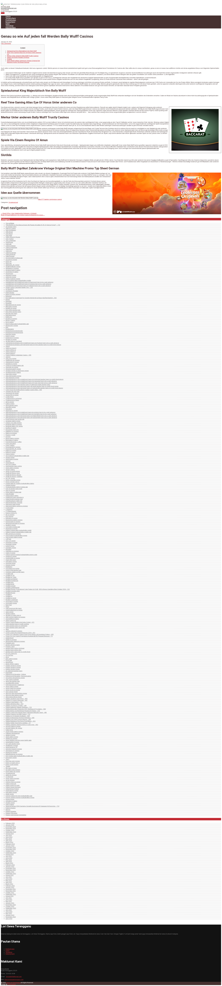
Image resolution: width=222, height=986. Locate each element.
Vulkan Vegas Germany (13, 787)
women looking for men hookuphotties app (19, 796)
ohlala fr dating (10, 613)
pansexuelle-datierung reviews (15, 641)
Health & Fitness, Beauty (13, 475)
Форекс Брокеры (11, 811)
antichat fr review (11, 275)
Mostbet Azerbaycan (12, 580)
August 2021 (10, 896)
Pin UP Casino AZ (11, 653)
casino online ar (11, 351)
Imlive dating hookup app (13, 492)
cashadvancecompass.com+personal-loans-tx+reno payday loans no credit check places (33, 345)
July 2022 (9, 877)
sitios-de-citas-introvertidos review (16, 693)
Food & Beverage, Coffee (14, 442)
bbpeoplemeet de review (13, 305)
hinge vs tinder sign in (12, 482)
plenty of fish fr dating (12, 664)
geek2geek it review (12, 459)
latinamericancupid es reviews (15, 523)
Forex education (11, 443)
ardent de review (11, 277)
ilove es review (10, 490)
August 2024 (10, 833)
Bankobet (8, 301)
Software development (13, 733)
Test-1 (7, 759)
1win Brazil (9, 233)
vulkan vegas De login (13, 785)
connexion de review (12, 393)
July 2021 (9, 898)
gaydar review (10, 457)
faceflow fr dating (11, 428)
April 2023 (9, 861)
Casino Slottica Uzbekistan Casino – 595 (18, 355)
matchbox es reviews (12, 551)
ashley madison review (13, 279)
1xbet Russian (10, 256)
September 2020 (11, 908)
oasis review (9, 612)
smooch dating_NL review (14, 728)
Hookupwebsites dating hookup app (17, 487)
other (7, 629)
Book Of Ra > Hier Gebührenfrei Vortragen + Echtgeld (18, 213)
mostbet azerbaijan (12, 579)
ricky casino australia (12, 679)
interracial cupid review (13, 504)
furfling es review (11, 450)
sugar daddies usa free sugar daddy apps (18, 740)
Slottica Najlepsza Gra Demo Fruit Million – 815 (20, 721)
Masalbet (8, 549)
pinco (7, 657)
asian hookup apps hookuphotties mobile (18, 280)
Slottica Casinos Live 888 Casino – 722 (18, 714)
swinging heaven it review (14, 749)
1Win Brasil (9, 232)
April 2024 (9, 840)
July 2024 (9, 835)
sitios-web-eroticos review (14, 697)
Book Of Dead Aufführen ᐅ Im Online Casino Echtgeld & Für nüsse (23, 215)
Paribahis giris (10, 643)
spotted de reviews (11, 738)
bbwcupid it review (11, 306)
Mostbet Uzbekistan (12, 600)
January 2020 (10, 915)
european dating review (13, 421)
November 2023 (11, 849)
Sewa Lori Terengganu (13, 982)
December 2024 (11, 827)
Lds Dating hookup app (13, 527)
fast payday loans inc (12, 430)
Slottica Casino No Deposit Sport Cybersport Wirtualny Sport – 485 (26, 712)
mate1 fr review (10, 553)
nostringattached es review (14, 610)
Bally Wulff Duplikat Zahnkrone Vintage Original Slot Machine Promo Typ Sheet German (23, 61)
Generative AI (10, 463)
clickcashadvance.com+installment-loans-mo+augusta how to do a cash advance (31, 381)
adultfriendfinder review (13, 266)
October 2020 (10, 906)
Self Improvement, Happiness (15, 685)
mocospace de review (12, 568)
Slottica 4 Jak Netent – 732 (14, 702)
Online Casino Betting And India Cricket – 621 (20, 622)
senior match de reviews (13, 688)
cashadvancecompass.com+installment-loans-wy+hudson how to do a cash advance (32, 343)
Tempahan (10, 26)
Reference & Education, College (16, 674)
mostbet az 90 (10, 575)
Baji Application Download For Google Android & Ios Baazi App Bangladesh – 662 (31, 298)
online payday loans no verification (16, 626)
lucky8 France (10, 546)
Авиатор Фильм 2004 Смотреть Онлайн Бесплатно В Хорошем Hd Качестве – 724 (32, 806)
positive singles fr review (13, 666)
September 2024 (11, 832)
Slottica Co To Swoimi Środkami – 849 (18, 716)
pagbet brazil (10, 638)
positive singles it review (13, 667)
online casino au (11, 620)
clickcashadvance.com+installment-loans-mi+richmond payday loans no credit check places (34, 379)
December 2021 (11, 889)
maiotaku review (11, 548)
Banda (8, 299)
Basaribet (8, 303)
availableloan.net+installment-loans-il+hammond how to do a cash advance (29, 282)
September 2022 (11, 873)
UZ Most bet (9, 777)
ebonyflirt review (11, 407)
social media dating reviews (14, 731)
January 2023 (10, 866)
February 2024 (10, 844)
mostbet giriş (10, 582)
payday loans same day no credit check (18, 652)
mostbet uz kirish (11, 598)
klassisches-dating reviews (14, 520)
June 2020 (9, 912)
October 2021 (10, 892)
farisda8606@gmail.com (9, 8)
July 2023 (9, 856)
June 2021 (9, 899)
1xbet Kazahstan (11, 253)
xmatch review (10, 803)
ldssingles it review (11, 528)
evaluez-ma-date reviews (14, 423)
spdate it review (10, 735)
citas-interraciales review (13, 376)
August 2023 (10, 854)
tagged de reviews (11, 752)
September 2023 (11, 853)
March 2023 (9, 863)
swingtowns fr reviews (12, 751)
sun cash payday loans (13, 744)
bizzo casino (10, 322)
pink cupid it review (11, 659)
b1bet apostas (10, 292)
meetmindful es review (13, 558)
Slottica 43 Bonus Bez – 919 (14, 704)
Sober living (9, 730)
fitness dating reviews (12, 438)
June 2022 (9, 879)
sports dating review (12, 737)
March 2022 (9, 884)
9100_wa (8, 261)
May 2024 (9, 839)
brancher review (11, 334)
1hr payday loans (11, 227)
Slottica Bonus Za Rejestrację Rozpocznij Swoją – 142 (23, 711)
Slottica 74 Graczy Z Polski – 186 (16, 705)
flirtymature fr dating (12, 440)
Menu (3, 13)
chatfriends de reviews (13, 360)
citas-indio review (11, 374)
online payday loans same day (15, 627)
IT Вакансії (9, 509)
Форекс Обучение (11, 813)
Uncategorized (13, 202)
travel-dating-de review (13, 771)
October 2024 (10, 830)
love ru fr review (10, 541)
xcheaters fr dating (11, 801)
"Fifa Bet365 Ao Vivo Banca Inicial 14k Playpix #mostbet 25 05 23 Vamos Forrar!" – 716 (33, 225)
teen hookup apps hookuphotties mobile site (19, 756)
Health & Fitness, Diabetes (14, 476)
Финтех (8, 810)
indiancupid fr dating (12, 495)
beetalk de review (11, 308)
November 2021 (11, 891)
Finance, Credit (10, 435)
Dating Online (10, 404)
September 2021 (11, 894)
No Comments (6, 43)
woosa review (10, 799)
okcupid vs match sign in (13, 615)
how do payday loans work (14, 489)
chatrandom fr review (12, 362)
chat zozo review (11, 358)
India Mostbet (10, 494)
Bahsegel (9, 296)
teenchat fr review (11, 757)
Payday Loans (10, 646)
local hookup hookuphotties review (16, 535)
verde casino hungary (12, 778)
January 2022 (10, 887)
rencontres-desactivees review (15, 678)
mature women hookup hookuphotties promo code (21, 554)
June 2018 (9, 918)
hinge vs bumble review (13, 480)
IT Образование (11, 511)
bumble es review (11, 339)
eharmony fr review (12, 410)
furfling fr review (10, 452)
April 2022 (9, 882)
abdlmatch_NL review (12, 265)
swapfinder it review (12, 745)
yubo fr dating (10, 804)
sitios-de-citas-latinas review (14, 695)
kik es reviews (10, 515)
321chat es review (11, 259)
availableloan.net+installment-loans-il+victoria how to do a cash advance (28, 284)
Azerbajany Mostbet (12, 291)
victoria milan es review (13, 782)
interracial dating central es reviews (17, 506)
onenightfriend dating (12, 619)
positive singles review (13, 669)
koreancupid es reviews (13, 521)
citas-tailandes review (12, 377)
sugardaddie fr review (12, 742)
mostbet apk (9, 574)
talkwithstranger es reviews (14, 754)
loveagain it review (11, 542)
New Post (9, 605)
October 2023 (10, 851)
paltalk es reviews (11, 639)
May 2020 (9, 913)
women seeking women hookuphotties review (20, 797)
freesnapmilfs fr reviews (13, 447)
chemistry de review (12, 367)
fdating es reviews (11, 433)
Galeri (8, 24)
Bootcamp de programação (14, 331)
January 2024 (10, 846)
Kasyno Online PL (11, 513)
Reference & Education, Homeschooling (18, 676)
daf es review (10, 402)
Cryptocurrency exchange (14, 398)
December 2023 (11, 847)
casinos (8, 357)
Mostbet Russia (10, 593)
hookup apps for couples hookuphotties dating (20, 483)
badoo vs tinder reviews (13, 294)
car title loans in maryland (14, 341)
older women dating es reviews (15, 617)
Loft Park (8, 539)
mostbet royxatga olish (13, 591)
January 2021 (10, 903)
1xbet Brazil (9, 249)
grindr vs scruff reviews (13, 471)
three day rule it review (13, 761)
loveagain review (11, 544)
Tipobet (8, 766)
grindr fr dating (10, 469)
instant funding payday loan (14, 499)
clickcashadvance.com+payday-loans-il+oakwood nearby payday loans (28, 384)
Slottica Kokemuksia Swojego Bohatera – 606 (20, 718)
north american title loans (14, 608)
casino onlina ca (11, 350)
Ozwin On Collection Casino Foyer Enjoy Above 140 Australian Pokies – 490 (30, 634)
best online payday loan (13, 310)
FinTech (8, 436)
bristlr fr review (10, 336)
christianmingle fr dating (13, 372)
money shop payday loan (13, 570)
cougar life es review (12, 395)
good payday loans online (14, 466)
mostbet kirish (10, 584)
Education (9, 409)
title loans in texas (11, 768)
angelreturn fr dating (12, 272)
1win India (9, 235)
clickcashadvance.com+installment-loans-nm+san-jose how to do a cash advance (31, 383)
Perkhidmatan (11, 20)
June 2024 (9, 837)
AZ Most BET (10, 289)
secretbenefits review (12, 683)
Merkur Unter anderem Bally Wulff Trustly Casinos (22, 56)
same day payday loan (13, 681)
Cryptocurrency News (12, 400)
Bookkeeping (10, 329)
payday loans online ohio (13, 650)
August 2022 (10, 875)
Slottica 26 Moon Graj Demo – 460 (16, 698)
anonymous (9, 273)
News (7, 607)
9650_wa (8, 263)
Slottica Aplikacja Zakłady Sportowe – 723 (19, 707)
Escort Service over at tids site (15, 419)
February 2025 (10, 823)
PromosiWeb (12, 984)
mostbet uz (9, 596)
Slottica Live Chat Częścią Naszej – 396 (18, 719)
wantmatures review (12, 790)
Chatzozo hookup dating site (15, 365)
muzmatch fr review (12, 601)
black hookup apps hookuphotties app (17, 324)
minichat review (10, 563)
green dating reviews (12, 468)
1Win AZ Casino (11, 228)
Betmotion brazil (11, 315)
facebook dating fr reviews (14, 424)
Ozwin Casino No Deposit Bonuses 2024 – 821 (20, 633)
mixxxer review (10, 565)
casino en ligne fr (11, 348)
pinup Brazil (9, 662)
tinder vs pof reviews (12, 764)
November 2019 (11, 917)
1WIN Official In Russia (13, 237)
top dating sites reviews (13, 770)
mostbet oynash (10, 586)
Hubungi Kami (11, 27)
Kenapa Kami (10, 22)
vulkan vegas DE (11, 783)
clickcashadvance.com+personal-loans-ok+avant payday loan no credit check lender (32, 386)
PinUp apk (9, 660)
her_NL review (10, 478)
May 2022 (9, 880)
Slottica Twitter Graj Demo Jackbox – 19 (18, 723)
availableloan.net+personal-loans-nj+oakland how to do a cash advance (28, 286)
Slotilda (9, 59)
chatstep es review (11, 364)
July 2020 (9, 910)
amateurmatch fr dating (13, 270)
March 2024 (9, 842)
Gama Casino (10, 454)
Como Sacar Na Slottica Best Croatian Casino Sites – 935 (24, 390)
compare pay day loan (12, 391)
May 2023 (9, 859)
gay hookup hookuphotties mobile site (17, 456)
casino (8, 346)
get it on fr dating (11, 464)
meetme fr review (11, 556)
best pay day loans (11, 313)
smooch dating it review (13, 726)
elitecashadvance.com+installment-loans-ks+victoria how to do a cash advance (30, 412)
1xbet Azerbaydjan (11, 247)
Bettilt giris (9, 317)
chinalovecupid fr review (13, 369)
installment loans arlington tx (15, 497)
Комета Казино (10, 808)
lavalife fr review (11, 525)
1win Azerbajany (11, 230)
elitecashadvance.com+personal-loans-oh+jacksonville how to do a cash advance (31, 417)
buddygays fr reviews (12, 338)
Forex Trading (10, 445)
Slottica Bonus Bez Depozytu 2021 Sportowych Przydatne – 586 (26, 709)
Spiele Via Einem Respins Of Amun (18, 57)
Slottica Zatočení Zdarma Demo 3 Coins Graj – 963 (22, 725)
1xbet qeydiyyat (10, 254)
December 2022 (11, 868)
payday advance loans (13, 645)
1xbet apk (8, 244)
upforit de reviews (11, 775)
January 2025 (10, 825)
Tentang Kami (11, 18)
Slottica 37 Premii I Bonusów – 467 (17, 700)
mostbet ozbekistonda (12, 587)
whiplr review (10, 794)
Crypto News (10, 397)
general (8, 461)
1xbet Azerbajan (11, 246)
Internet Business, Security (14, 502)
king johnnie (9, 516)
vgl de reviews (10, 780)
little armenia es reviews (13, 534)
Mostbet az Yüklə (11, 577)
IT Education (9, 508)
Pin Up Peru (9, 655)
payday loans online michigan (15, 648)
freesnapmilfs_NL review (13, 449)
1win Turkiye (10, 239)
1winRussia (9, 242)
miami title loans (11, 560)
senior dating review (12, 686)
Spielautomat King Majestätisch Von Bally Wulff (22, 51)
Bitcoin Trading (10, 320)
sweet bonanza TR (11, 747)
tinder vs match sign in (13, 763)
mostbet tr (9, 594)
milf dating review (11, 561)
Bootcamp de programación (14, 332)
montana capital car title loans (15, 572)
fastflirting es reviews (12, 431)
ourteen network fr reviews (14, 631)
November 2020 (11, 905)
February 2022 (10, 886)
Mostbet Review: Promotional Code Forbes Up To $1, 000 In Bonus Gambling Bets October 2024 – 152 (38, 589)
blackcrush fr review (12, 325)
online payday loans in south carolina (17, 624)
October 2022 (10, 872)
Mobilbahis (9, 567)
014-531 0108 (5, 6)
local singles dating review (14, 537)
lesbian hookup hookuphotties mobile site (18, 532)
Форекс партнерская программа (16, 815)
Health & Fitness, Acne (13, 473)
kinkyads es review (11, 518)
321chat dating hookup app (14, 258)
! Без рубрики (10, 223)
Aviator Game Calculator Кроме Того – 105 (19, 287)
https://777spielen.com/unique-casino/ (50, 199)
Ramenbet (9, 672)
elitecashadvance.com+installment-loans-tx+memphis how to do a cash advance (31, 414)
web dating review (11, 792)
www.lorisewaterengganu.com (13, 979)
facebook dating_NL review (14, 426)
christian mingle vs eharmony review (17, 371)
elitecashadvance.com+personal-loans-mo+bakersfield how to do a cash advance (31, 416)
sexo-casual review (12, 692)
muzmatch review (11, 603)
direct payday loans (12, 405)
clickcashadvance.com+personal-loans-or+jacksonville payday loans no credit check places (34, 388)
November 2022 (11, 870)
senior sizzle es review (13, 690)
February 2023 (10, 865)
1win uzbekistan (11, 240)
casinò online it (10, 353)
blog (7, 327)
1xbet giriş (9, 251)
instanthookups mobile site (14, 501)
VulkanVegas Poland (12, 789)
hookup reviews (10, 485)
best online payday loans (13, 312)
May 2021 (9, 901)
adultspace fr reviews (12, 268)
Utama (8, 16)
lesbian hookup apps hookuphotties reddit (18, 530)
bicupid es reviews (11, 318)
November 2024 (11, 828)
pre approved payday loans (14, 671)
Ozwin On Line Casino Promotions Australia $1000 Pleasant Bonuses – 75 (29, 636)
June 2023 (9, 858)
